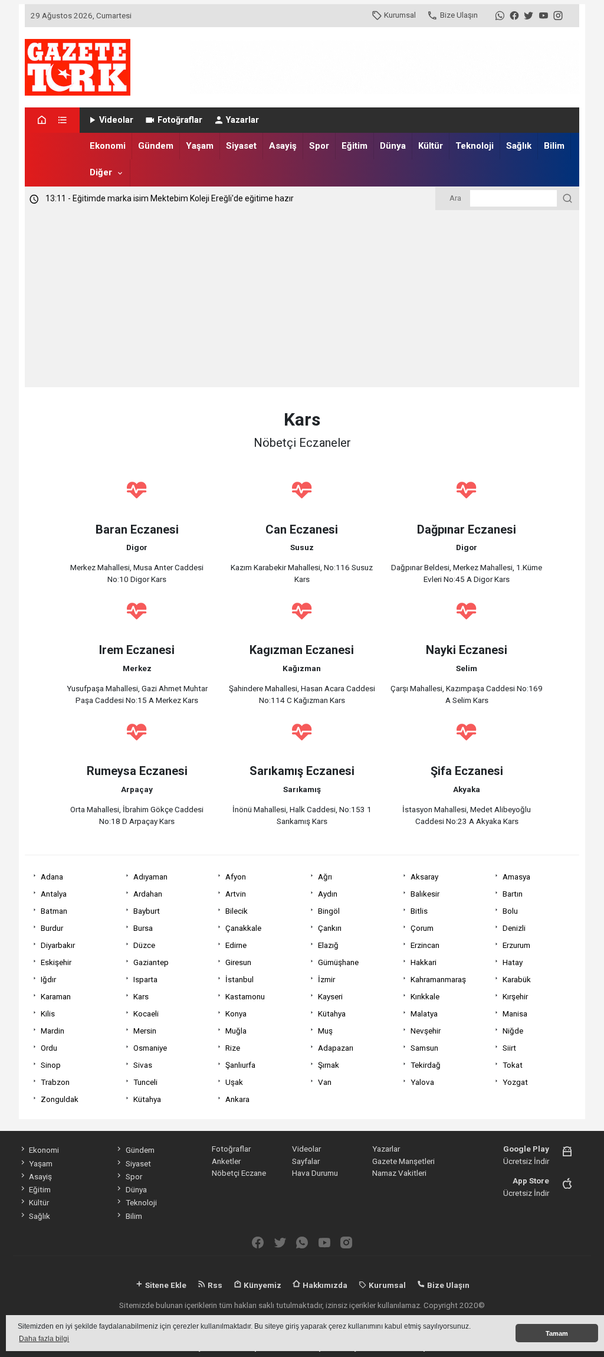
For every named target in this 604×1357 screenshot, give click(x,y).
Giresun (238, 962)
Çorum (422, 928)
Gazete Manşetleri (403, 1161)
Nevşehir (426, 1030)
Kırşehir (515, 996)
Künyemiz (261, 1285)
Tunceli (145, 1082)
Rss (214, 1285)
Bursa (143, 928)
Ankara (237, 1099)
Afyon (235, 876)
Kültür (430, 145)
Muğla (236, 1030)
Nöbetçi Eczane (239, 1173)
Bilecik (236, 910)
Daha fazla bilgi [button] (44, 1339)
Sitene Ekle (164, 1285)
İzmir (326, 979)
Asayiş (283, 145)
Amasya (516, 876)
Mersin (144, 1030)
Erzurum (516, 945)
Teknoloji (474, 145)
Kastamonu (245, 996)
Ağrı (325, 876)
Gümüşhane (338, 962)
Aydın (327, 893)
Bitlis (419, 910)
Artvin (235, 893)
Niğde (513, 1030)
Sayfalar (306, 1161)
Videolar (116, 120)
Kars (141, 996)
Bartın (513, 893)
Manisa (515, 1013)
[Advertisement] (302, 298)
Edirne (236, 945)
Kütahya (332, 1013)
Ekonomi (108, 145)
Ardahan (147, 893)
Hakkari (423, 962)
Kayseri (330, 996)
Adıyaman (150, 876)
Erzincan (425, 945)
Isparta (145, 979)
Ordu (49, 1047)
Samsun (424, 1047)
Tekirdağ (426, 1065)
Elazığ (328, 945)
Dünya (393, 145)
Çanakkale (243, 928)
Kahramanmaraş (438, 979)
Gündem (155, 145)
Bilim (554, 145)
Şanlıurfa (240, 1065)
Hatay (513, 962)
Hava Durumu (315, 1173)
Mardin (52, 1030)
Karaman (56, 996)
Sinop (51, 1065)
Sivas (142, 1065)
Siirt (509, 1047)
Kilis (48, 1013)
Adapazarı (335, 1047)
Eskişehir (56, 962)
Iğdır (48, 979)
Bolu (510, 910)
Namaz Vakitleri (399, 1173)
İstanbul (239, 979)
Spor (319, 145)
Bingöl (329, 910)
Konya (236, 1013)
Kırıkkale (425, 996)
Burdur (52, 928)
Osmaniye (150, 1047)
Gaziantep (151, 962)
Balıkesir (425, 893)
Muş (325, 1030)
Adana (52, 876)
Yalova (422, 1082)
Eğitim (354, 145)
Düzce (144, 945)
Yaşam (200, 145)
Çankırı (330, 928)
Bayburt (146, 910)
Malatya (424, 1013)
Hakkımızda (324, 1285)
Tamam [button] (557, 1333)
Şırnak (328, 1065)
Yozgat (515, 1082)
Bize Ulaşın (459, 14)
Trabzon (55, 1082)
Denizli (514, 928)
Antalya (54, 893)
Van (324, 1082)
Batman (54, 910)
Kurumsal (400, 14)
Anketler (226, 1161)
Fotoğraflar (179, 120)
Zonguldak (59, 1099)
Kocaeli (146, 1013)
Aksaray (424, 876)
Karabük (517, 979)
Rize (232, 1047)
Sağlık (518, 145)
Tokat (513, 1065)
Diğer (101, 172)
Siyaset (241, 145)
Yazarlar (242, 120)
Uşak (234, 1082)
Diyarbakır (58, 945)
